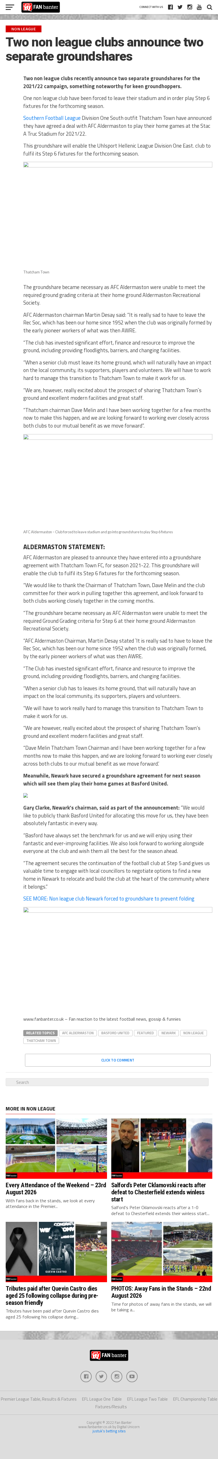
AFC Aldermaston (78, 1033)
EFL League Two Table (147, 1399)
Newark (169, 1033)
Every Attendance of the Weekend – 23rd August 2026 (56, 1188)
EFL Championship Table (195, 1399)
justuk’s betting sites (109, 1431)
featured (145, 1033)
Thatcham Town (41, 1040)
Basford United (115, 1033)
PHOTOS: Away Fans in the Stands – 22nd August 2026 (161, 1292)
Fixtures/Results (111, 1406)
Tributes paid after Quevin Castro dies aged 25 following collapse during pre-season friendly (52, 1295)
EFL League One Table (102, 1399)
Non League (193, 1033)
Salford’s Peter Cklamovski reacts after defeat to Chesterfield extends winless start (158, 1192)
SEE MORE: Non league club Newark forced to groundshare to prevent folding (108, 898)
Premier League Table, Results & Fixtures (39, 1399)
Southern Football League (52, 118)
